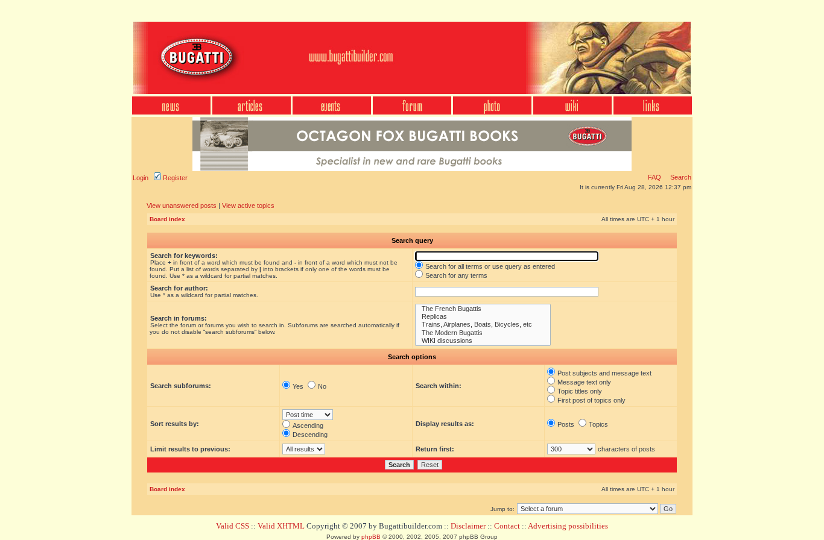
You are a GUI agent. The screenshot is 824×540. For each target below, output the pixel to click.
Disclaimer (468, 525)
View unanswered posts (182, 205)
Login (140, 177)
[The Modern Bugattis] (483, 333)
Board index (167, 219)
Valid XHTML (281, 525)
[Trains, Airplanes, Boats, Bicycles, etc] (483, 324)
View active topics (248, 205)
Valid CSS (232, 525)
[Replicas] (483, 317)
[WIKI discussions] (483, 341)
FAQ (654, 177)
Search (679, 177)
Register (174, 177)
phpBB (371, 536)
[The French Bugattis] (483, 309)
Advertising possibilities (568, 525)
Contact (507, 525)
